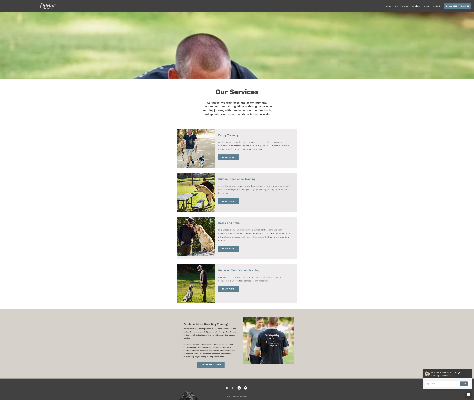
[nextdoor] (245, 388)
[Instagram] (226, 388)
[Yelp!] (239, 388)
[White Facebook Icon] (232, 388)
